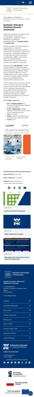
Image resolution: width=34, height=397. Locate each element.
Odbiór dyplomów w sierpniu (13, 234)
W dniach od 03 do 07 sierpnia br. (14, 211)
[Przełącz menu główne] (30, 3)
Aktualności (14, 181)
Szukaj (18, 3)
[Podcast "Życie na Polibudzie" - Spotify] (29, 362)
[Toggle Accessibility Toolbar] (30, 393)
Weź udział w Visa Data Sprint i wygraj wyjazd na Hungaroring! (16, 258)
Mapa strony (7, 310)
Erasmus (6, 301)
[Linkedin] (15, 362)
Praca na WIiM (7, 324)
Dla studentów (18, 183)
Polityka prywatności (9, 315)
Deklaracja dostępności (10, 305)
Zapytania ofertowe (9, 333)
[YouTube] (8, 362)
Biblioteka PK (7, 320)
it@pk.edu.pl (12, 295)
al (23, 41)
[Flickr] (19, 362)
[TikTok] (22, 362)
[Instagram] (12, 362)
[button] (9, 188)
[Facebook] (4, 362)
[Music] (26, 362)
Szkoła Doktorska (9, 338)
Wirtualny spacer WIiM (10, 328)
